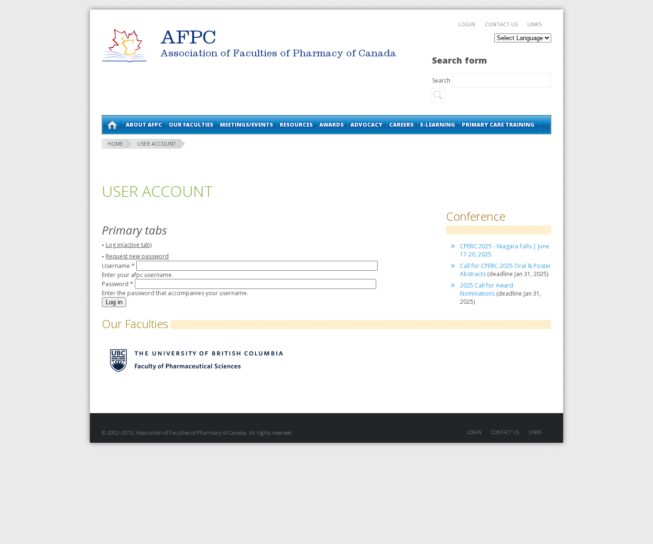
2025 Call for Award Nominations (486, 289)
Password (117, 284)
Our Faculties (191, 124)
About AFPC (144, 124)
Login (466, 24)
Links (534, 24)
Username (118, 266)
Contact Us (501, 24)
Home (112, 124)
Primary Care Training (498, 124)
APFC (124, 46)
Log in (129, 245)
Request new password (137, 256)
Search (442, 80)
